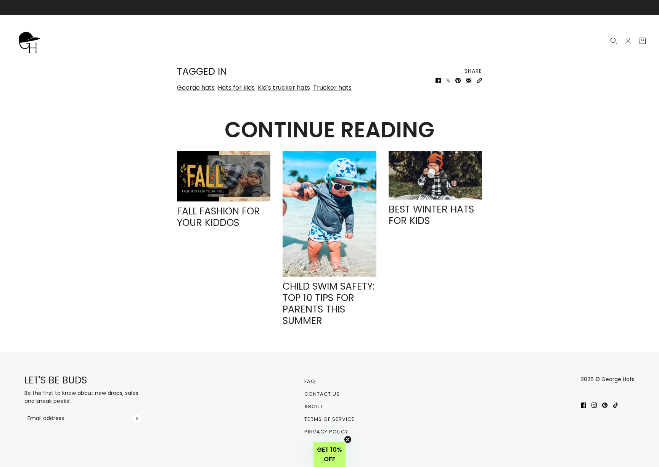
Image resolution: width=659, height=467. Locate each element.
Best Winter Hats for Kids (431, 215)
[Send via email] (468, 80)
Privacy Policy (326, 431)
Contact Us (322, 394)
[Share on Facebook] (438, 80)
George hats (196, 87)
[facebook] (583, 404)
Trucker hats (332, 87)
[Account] (628, 41)
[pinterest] (605, 404)
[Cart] (642, 41)
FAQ (309, 381)
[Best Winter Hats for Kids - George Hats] (435, 175)
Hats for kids (236, 87)
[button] (479, 80)
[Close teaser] (348, 439)
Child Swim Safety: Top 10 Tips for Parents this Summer (329, 303)
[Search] (613, 41)
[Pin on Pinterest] (458, 80)
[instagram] (594, 404)
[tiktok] (615, 404)
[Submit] (137, 418)
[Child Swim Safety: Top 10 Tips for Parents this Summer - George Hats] (329, 214)
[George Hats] (31, 40)
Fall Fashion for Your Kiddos (218, 217)
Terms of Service (329, 419)
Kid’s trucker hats (284, 87)
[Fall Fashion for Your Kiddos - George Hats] (223, 176)
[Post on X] (448, 80)
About (313, 406)
